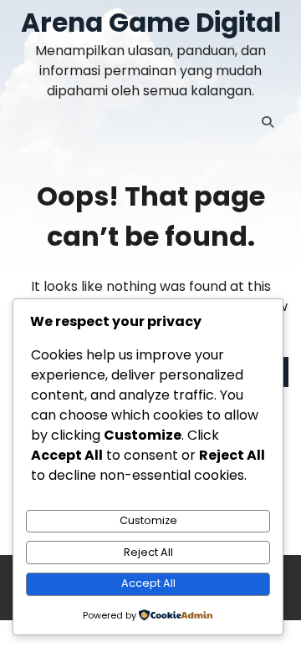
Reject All (148, 552)
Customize (148, 520)
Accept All (148, 583)
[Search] (267, 122)
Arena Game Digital (151, 22)
